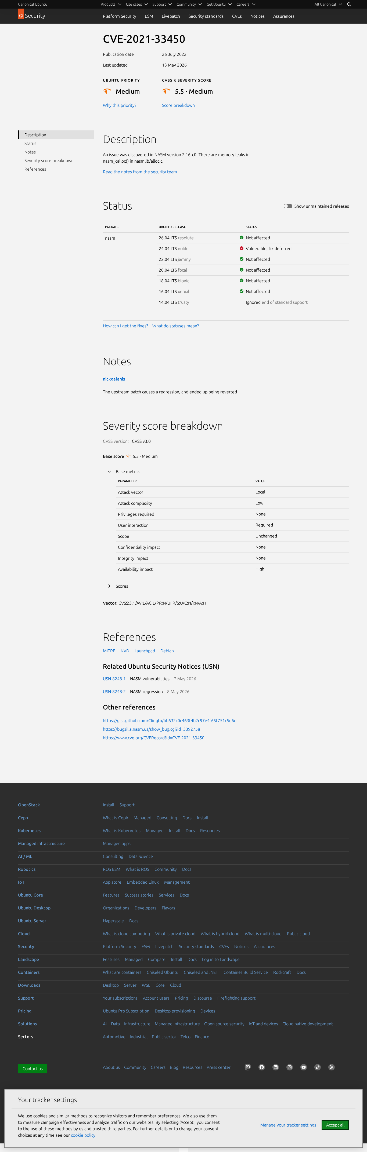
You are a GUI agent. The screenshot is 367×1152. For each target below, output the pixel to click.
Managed (142, 817)
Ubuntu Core (30, 895)
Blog (174, 1067)
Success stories (139, 895)
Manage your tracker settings (288, 1124)
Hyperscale (113, 920)
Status (30, 143)
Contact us (33, 1068)
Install (108, 804)
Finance (202, 1036)
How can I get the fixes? (125, 325)
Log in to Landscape (221, 959)
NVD (125, 650)
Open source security (224, 1023)
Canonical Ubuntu (32, 4)
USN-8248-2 (114, 691)
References (35, 169)
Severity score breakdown (49, 160)
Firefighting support (236, 998)
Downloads (29, 985)
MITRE (109, 650)
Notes (30, 151)
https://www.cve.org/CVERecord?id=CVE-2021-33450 (153, 737)
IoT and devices (263, 1023)
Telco (185, 1036)
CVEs (237, 16)
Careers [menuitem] (242, 4)
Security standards (206, 16)
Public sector (164, 1036)
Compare (156, 959)
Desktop (111, 985)
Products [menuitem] (108, 4)
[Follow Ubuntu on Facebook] (262, 1068)
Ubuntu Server (32, 920)
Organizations (116, 907)
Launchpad (145, 650)
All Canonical (325, 4)
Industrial (138, 1036)
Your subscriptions (120, 998)
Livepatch (171, 16)
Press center (219, 1067)
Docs (187, 817)
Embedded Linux (143, 882)
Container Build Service (246, 972)
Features (111, 895)
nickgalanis (114, 378)
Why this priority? (119, 105)
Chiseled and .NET (201, 972)
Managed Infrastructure (177, 1023)
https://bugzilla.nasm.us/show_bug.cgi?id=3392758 (151, 729)
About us (111, 1067)
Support (127, 804)
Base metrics (128, 471)
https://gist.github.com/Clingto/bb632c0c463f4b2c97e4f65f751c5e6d (169, 720)
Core (160, 985)
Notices (257, 16)
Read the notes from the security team (140, 171)
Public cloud (298, 933)
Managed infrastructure (41, 843)
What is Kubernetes (122, 830)
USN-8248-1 (114, 678)
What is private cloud (175, 933)
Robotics (26, 869)
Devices (207, 1010)
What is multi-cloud (263, 933)
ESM (149, 16)
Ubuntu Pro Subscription (126, 1010)
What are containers (122, 972)
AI (105, 1023)
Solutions (27, 1023)
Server (130, 985)
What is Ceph (115, 817)
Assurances (283, 16)
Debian (167, 650)
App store (112, 882)
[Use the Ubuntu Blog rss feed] (332, 1068)
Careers (158, 1067)
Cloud (24, 933)
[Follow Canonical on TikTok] (318, 1068)
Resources (210, 830)
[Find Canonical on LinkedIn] (276, 1068)
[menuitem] (328, 4)
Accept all (335, 1124)
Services (166, 895)
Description (35, 134)
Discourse (202, 998)
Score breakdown (178, 105)
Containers (28, 972)
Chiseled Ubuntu (162, 972)
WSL (146, 985)
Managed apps (117, 843)
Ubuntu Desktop (34, 907)
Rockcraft (282, 972)
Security (26, 946)
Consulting (167, 817)
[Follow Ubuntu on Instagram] (290, 1068)
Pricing (181, 998)
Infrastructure (137, 1023)
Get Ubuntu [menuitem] (216, 4)
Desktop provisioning (175, 1010)
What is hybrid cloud (220, 933)
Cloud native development (307, 1023)
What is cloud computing (126, 933)
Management (177, 882)
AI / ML (25, 856)
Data (115, 1023)
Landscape (28, 959)
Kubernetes (29, 830)
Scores (122, 586)
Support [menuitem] (159, 4)
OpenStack (29, 804)
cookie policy (83, 1135)
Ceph (23, 817)
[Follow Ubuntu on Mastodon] (248, 1068)
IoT (21, 882)
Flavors (168, 907)
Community (165, 869)
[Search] (349, 4)
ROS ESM (111, 869)
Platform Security (119, 16)
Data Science (141, 856)
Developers (145, 907)
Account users (156, 998)
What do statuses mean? (175, 325)
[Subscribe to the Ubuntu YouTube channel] (304, 1068)
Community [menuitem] (186, 4)
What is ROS (137, 869)
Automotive (114, 1036)
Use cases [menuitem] (134, 4)
